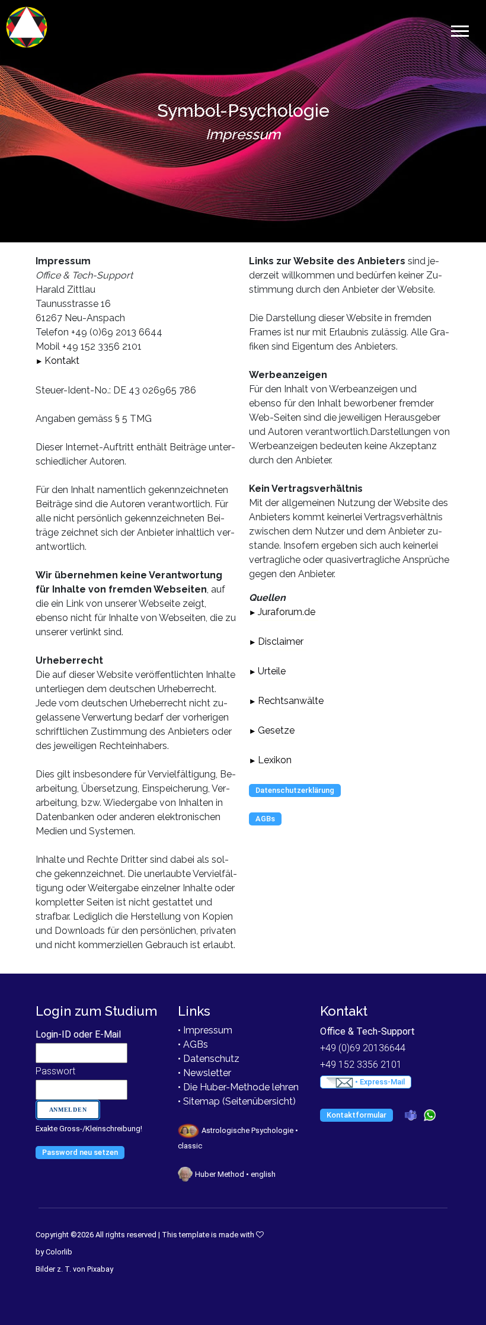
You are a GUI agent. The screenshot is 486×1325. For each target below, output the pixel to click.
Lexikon (275, 760)
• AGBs (193, 1044)
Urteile (272, 671)
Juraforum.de (286, 611)
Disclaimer (280, 641)
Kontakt (61, 360)
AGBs (265, 818)
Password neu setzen (80, 1152)
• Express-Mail (379, 1081)
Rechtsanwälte (291, 700)
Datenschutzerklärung (294, 790)
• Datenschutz (208, 1058)
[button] (459, 29)
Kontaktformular (356, 1114)
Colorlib (59, 1251)
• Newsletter (204, 1072)
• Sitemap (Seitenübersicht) (237, 1101)
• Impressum (205, 1030)
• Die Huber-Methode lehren (238, 1087)
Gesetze (276, 730)
